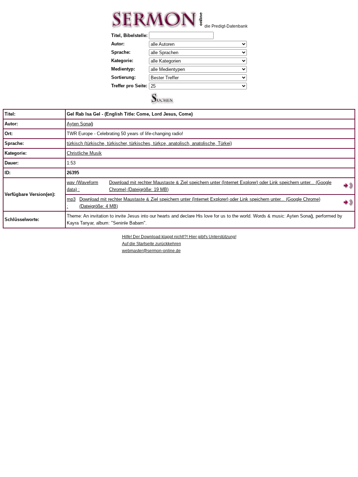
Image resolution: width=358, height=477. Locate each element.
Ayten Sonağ (80, 123)
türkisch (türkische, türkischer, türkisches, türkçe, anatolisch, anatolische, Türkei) (149, 143)
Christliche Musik (84, 153)
